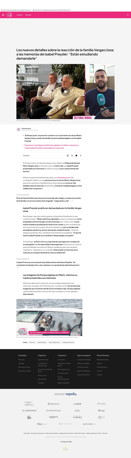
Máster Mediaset (64, 383)
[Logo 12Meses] (101, 417)
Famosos (32, 342)
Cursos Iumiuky (82, 367)
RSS (99, 433)
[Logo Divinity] (101, 403)
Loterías (21, 363)
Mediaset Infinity (103, 360)
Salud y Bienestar (83, 375)
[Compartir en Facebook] (80, 155)
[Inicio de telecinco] (3, 15)
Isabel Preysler (42, 342)
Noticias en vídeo (24, 371)
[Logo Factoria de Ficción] (53, 410)
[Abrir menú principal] (128, 15)
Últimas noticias (24, 367)
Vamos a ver (42, 375)
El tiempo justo (26, 128)
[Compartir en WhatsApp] (67, 155)
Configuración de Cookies (66, 433)
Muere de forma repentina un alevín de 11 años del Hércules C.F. (53, 10)
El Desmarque (102, 367)
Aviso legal (27, 433)
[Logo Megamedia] (66, 442)
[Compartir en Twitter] (72, 155)
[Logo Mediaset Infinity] (29, 403)
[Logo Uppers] (53, 417)
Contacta (61, 360)
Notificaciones (63, 373)
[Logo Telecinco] (53, 403)
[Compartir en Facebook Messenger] (76, 155)
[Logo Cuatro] (77, 403)
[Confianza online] (65, 451)
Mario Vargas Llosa (54, 342)
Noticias (21, 360)
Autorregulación (63, 369)
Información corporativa (37, 433)
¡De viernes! (42, 379)
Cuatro (99, 371)
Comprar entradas (84, 360)
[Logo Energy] (101, 410)
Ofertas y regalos (83, 363)
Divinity (99, 375)
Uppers (99, 363)
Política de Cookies (79, 433)
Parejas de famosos (68, 342)
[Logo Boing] (77, 410)
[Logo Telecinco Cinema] (77, 417)
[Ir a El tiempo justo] (10, 14)
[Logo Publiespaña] (65, 424)
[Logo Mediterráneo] (89, 424)
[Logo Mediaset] (65, 395)
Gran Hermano (43, 360)
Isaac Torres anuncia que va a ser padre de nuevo (17, 10)
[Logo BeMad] (29, 417)
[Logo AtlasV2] (41, 424)
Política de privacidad (51, 433)
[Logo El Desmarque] (29, 410)
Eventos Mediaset (83, 371)
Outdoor (41, 383)
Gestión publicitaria (91, 433)
